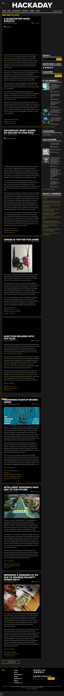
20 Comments (55, 124)
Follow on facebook (43, 68)
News (17, 119)
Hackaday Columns (14, 470)
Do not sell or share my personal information (34, 687)
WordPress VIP (34, 689)
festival (17, 309)
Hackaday (32, 5)
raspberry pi (15, 230)
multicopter (7, 123)
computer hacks (13, 228)
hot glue (10, 388)
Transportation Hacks (14, 564)
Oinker (22, 278)
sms (10, 313)
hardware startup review (10, 476)
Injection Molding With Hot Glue (19, 337)
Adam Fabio (14, 23)
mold (9, 390)
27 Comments (55, 115)
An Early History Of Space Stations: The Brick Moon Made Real (55, 119)
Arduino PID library (26, 95)
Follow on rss (50, 68)
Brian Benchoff (14, 340)
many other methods (21, 225)
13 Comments (36, 23)
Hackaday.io (16, 11)
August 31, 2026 (57, 11)
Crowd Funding (17, 474)
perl (14, 311)
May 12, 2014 (7, 23)
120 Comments (55, 152)
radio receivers (12, 654)
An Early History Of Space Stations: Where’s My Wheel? (55, 111)
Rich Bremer (14, 581)
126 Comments (36, 491)
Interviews (6, 472)
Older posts (11, 662)
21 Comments (36, 581)
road (17, 565)
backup (10, 230)
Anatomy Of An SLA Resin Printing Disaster (55, 103)
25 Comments (55, 91)
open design (13, 478)
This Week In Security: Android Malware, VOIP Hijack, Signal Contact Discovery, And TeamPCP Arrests (55, 172)
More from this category (49, 126)
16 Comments (55, 107)
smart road (6, 567)
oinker (11, 311)
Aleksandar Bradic (15, 404)
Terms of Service (55, 686)
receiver (12, 656)
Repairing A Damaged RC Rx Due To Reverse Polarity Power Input (21, 577)
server (13, 232)
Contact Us (18, 683)
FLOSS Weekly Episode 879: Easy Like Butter (55, 183)
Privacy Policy (48, 686)
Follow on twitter (46, 68)
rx (14, 656)
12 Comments (36, 404)
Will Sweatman (14, 491)
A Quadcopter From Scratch (17, 20)
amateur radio (11, 309)
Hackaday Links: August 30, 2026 (54, 144)
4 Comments (55, 179)
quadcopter (13, 123)
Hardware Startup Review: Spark (21, 401)
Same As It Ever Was (55, 149)
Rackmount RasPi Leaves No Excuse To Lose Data (19, 131)
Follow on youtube (48, 68)
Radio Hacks (12, 308)
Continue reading (9, 383)
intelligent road (12, 565)
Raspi (5, 232)
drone (14, 121)
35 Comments (36, 134)
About (38, 11)
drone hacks (12, 119)
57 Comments (36, 241)
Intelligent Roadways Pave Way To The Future (21, 488)
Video (16, 676)
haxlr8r (18, 476)
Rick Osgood (14, 134)
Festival (13, 285)
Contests (25, 11)
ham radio (6, 311)
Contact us (52, 68)
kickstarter (6, 478)
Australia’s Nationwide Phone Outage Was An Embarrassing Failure (55, 87)
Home (4, 11)
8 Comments (55, 147)
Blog (9, 11)
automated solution (9, 174)
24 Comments (36, 340)
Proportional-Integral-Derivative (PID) (14, 93)
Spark (5, 457)
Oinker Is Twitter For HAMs (21, 239)
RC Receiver (10, 622)
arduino (10, 121)
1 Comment (54, 166)
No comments (55, 99)
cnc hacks (11, 386)
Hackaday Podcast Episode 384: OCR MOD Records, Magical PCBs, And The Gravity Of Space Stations (55, 160)
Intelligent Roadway (11, 547)
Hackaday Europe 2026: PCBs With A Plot (55, 96)
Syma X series (15, 111)
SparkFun (31, 85)
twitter (13, 313)
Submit (32, 11)
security (9, 232)
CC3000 (10, 474)
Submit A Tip (18, 679)
